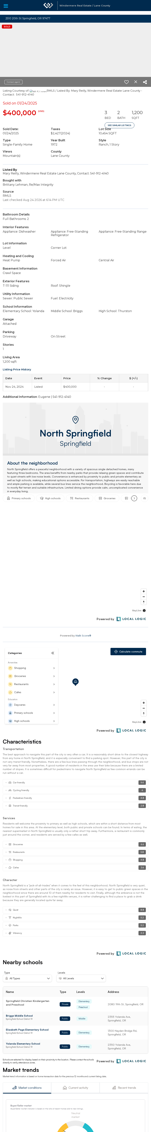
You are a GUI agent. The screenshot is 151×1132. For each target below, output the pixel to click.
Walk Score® (83, 635)
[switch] (126, 82)
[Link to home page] (48, 7)
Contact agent (13, 82)
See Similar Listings (119, 125)
